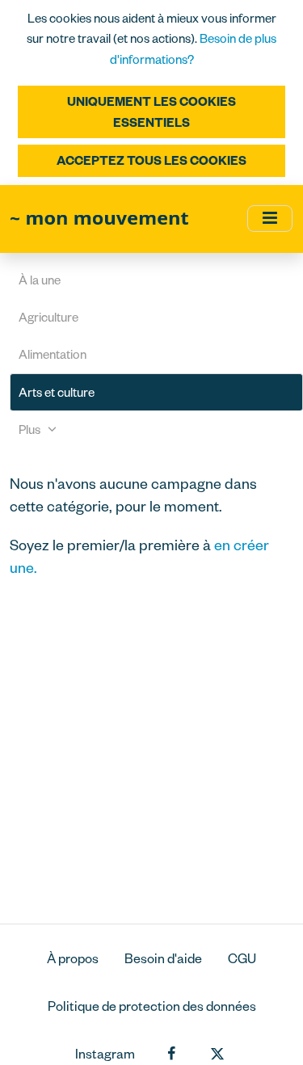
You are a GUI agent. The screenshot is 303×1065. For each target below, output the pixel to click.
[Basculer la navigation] (269, 218)
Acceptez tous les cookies (151, 160)
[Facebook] (171, 1054)
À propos (73, 958)
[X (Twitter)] (218, 1054)
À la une (40, 280)
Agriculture (48, 317)
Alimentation (52, 354)
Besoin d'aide (163, 958)
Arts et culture (57, 392)
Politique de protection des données (152, 1006)
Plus (31, 429)
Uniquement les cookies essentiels (151, 111)
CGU (242, 958)
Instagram (105, 1053)
